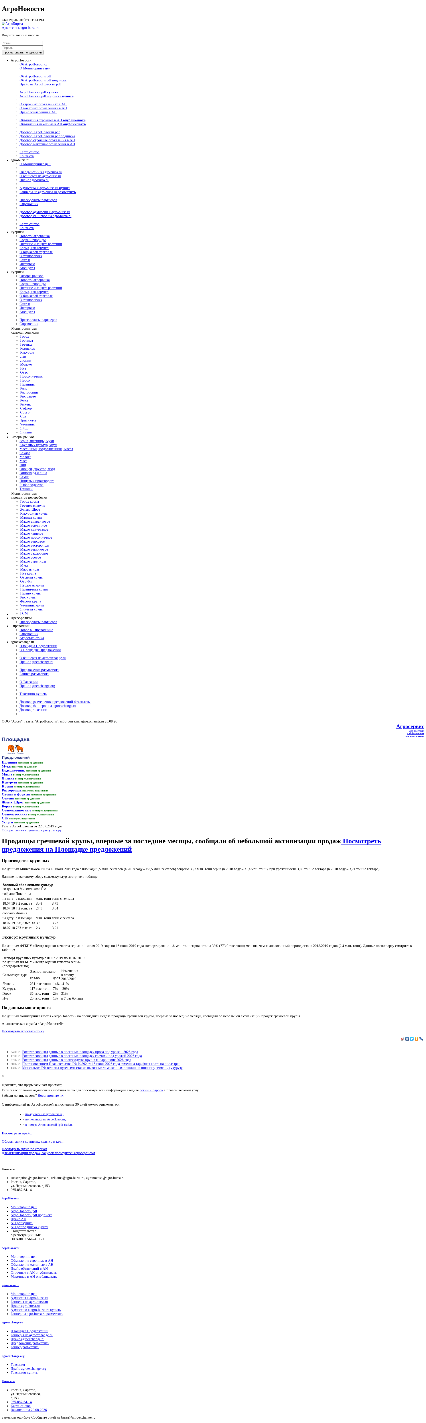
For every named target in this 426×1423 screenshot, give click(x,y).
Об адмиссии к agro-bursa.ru (41, 172)
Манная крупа (31, 517)
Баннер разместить (25, 1347)
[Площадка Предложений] (16, 758)
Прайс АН (18, 1219)
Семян (24, 477)
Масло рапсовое (32, 541)
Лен (23, 356)
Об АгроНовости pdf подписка (43, 80)
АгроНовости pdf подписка (46, 96)
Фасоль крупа (30, 601)
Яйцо (24, 428)
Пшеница (27, 384)
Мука (24, 565)
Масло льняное (31, 533)
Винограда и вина (33, 473)
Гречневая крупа (32, 505)
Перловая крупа (32, 585)
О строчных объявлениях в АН (43, 104)
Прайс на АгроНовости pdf (40, 84)
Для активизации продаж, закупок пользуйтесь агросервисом (48, 1153)
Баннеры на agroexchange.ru (32, 1335)
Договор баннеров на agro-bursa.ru (45, 216)
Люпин (25, 360)
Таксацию (33, 694)
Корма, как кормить (34, 248)
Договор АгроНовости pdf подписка (47, 136)
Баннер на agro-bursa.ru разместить (37, 1314)
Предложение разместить (30, 1343)
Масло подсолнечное (36, 537)
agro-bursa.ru (10, 1285)
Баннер (34, 674)
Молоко (26, 364)
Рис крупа (28, 597)
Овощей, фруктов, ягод (37, 469)
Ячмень (26, 432)
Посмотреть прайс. (17, 1133)
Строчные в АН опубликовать (34, 1272)
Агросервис (410, 726)
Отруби (26, 581)
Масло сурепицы (33, 561)
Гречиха (26, 344)
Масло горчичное (33, 525)
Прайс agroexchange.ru (36, 662)
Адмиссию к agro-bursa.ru (45, 188)
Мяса (23, 461)
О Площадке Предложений (40, 650)
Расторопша (29, 392)
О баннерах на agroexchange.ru (43, 658)
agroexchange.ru (12, 1322)
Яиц (23, 465)
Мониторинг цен (24, 1207)
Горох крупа (29, 501)
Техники (26, 489)
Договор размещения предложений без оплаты (55, 702)
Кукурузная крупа (33, 513)
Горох (24, 336)
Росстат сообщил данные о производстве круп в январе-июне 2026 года (76, 1060)
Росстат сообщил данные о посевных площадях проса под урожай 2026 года (80, 1052)
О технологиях (31, 256)
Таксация (18, 1364)
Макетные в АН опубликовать (34, 1276)
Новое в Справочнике (36, 630)
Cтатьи (25, 260)
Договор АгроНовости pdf (40, 132)
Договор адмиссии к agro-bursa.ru (45, 212)
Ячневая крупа (31, 609)
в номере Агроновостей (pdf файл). (49, 1124)
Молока (25, 457)
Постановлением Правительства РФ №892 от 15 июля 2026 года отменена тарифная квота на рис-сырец (101, 1064)
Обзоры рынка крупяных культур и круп (32, 830)
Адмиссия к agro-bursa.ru (20, 28)
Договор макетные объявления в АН (47, 144)
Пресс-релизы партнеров (38, 200)
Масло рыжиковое (34, 549)
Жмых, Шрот (30, 509)
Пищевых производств (37, 481)
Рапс (23, 388)
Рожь (24, 400)
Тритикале (28, 420)
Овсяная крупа (31, 577)
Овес (24, 372)
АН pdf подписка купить (29, 1227)
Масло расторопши (34, 545)
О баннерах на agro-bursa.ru (40, 176)
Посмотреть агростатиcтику (23, 1031)
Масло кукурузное (34, 529)
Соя (23, 416)
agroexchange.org (13, 1356)
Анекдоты (27, 268)
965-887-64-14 (21, 1402)
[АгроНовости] (12, 24)
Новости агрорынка (35, 236)
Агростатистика (32, 638)
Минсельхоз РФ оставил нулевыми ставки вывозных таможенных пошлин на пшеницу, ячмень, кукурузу (102, 1068)
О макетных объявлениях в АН (43, 108)
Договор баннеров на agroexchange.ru (48, 706)
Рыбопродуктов (31, 485)
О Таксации (29, 682)
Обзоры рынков (31, 276)
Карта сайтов (29, 152)
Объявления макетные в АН (53, 124)
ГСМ (24, 613)
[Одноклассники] (416, 1039)
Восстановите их (50, 1095)
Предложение (39, 670)
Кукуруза (27, 352)
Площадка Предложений (38, 646)
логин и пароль (151, 1090)
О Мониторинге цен (35, 68)
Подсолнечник (31, 376)
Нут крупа (28, 573)
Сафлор (26, 408)
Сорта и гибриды (33, 240)
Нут (23, 368)
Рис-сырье (28, 396)
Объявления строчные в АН (52, 120)
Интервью (27, 264)
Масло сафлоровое (34, 553)
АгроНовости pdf (39, 92)
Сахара (25, 453)
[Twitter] (412, 1039)
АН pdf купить (22, 1223)
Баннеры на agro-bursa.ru (48, 192)
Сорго (25, 412)
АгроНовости (10, 1198)
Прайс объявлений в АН (38, 112)
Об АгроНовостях (33, 64)
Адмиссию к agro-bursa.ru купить (36, 1310)
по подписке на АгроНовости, (45, 1119)
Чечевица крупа (32, 605)
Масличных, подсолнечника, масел (46, 449)
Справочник (29, 204)
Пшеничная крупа (34, 589)
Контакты (27, 156)
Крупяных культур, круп (38, 445)
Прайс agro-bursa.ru (34, 180)
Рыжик (25, 404)
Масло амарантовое (35, 521)
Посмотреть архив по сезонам (24, 1149)
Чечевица (27, 424)
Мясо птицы (29, 569)
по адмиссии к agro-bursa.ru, (44, 1114)
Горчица (26, 340)
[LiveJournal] (421, 1039)
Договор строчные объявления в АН (47, 140)
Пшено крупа (30, 593)
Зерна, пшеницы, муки (37, 441)
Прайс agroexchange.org (37, 686)
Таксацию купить (24, 1372)
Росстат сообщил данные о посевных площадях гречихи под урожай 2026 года (82, 1056)
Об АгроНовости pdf (35, 76)
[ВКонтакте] (407, 1039)
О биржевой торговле (36, 252)
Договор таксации (33, 710)
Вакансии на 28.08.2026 (29, 1410)
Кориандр (27, 348)
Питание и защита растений (41, 244)
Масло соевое (30, 557)
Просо (25, 380)
